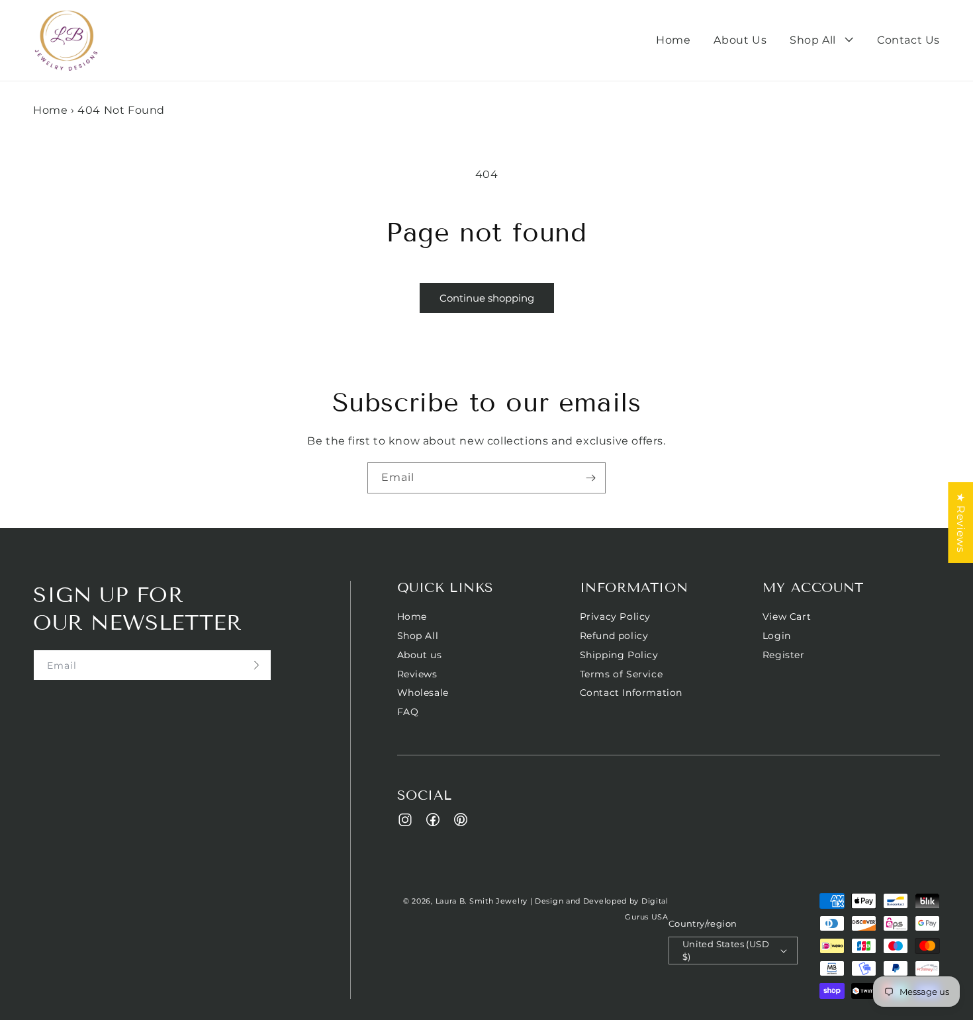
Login (777, 636)
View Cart (787, 616)
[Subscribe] (590, 477)
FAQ (408, 712)
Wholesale (423, 693)
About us (419, 655)
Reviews (417, 674)
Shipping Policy (619, 655)
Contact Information (631, 693)
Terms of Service (621, 674)
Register (784, 655)
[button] (822, 41)
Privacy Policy (615, 616)
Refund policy (614, 636)
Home (50, 110)
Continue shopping (487, 298)
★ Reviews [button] (960, 522)
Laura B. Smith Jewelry (482, 901)
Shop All (418, 636)
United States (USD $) (725, 950)
